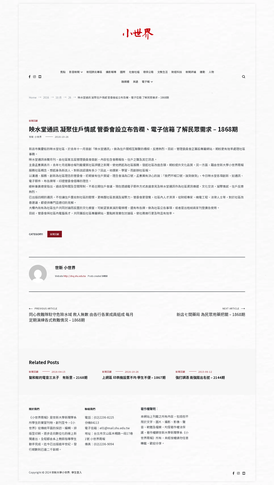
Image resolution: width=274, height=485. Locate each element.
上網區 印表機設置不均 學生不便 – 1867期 (134, 377)
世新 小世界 (35, 136)
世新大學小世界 (60, 472)
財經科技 (176, 72)
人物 (211, 72)
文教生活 (162, 72)
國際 (122, 72)
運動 (202, 72)
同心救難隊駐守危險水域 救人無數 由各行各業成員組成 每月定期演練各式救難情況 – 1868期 (81, 315)
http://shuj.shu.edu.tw (75, 275)
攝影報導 (111, 72)
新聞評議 (191, 72)
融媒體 (125, 81)
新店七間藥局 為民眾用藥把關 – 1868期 (211, 312)
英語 (135, 81)
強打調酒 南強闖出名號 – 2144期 (200, 377)
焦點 (62, 72)
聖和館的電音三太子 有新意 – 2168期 (58, 377)
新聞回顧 (33, 120)
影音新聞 (74, 72)
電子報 (146, 81)
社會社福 (134, 72)
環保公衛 (148, 72)
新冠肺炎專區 (94, 72)
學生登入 (76, 472)
